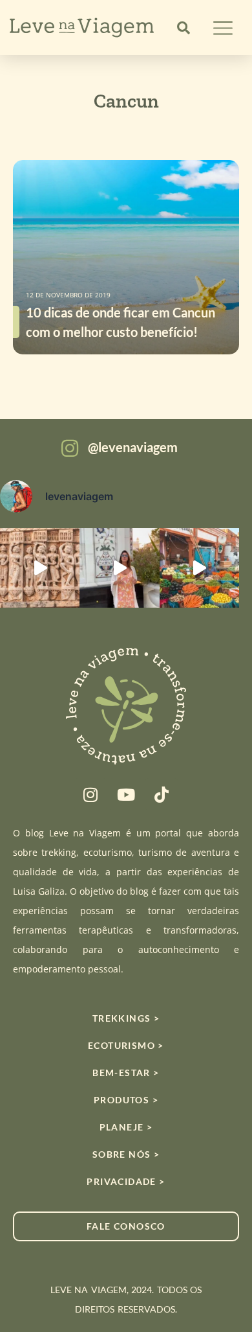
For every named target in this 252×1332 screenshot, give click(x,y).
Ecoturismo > (126, 1045)
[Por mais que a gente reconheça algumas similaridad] (39, 568)
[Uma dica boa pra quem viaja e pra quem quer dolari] (199, 568)
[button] (183, 28)
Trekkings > (126, 1018)
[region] (126, 1230)
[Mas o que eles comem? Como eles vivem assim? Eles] (119, 568)
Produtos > (126, 1099)
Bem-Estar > (125, 1072)
